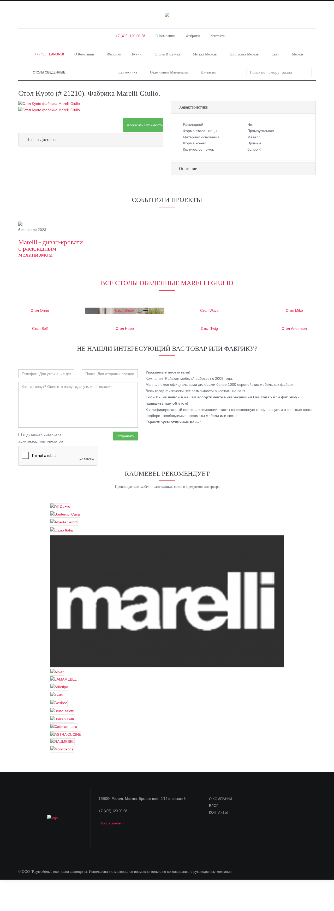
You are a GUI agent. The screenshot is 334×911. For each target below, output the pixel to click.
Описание (188, 168)
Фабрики (193, 36)
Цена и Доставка (41, 139)
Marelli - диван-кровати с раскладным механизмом (50, 248)
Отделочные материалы (169, 72)
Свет (275, 54)
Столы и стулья (167, 54)
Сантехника (127, 72)
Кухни (137, 54)
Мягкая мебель (205, 54)
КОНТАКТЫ (218, 812)
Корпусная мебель (244, 54)
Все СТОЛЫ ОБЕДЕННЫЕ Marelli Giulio (167, 282)
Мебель (297, 54)
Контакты (217, 36)
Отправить (125, 436)
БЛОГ (213, 806)
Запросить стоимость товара (144, 125)
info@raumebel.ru (112, 823)
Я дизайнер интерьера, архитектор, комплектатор (40, 438)
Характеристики (193, 107)
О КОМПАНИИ (220, 799)
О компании (165, 36)
